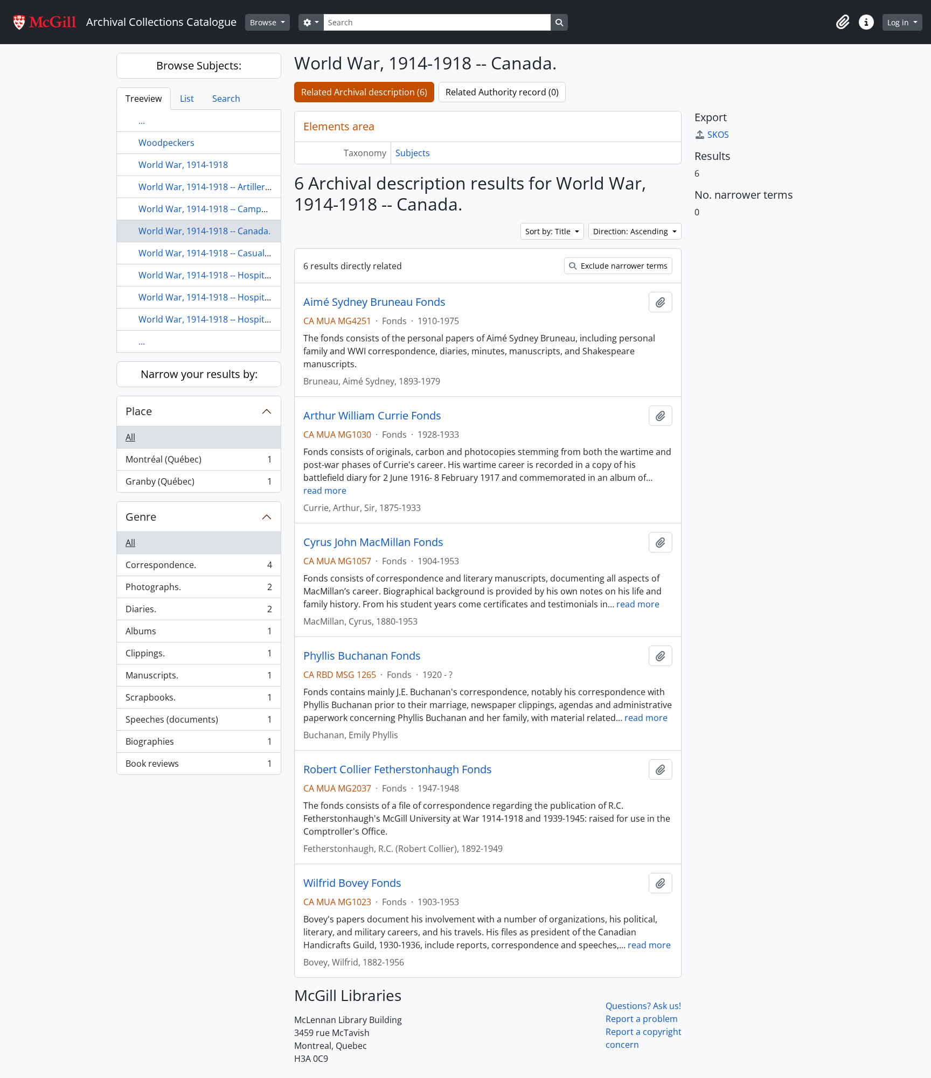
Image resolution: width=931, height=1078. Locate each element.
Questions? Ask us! (643, 1006)
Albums (198, 633)
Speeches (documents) (198, 722)
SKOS (718, 135)
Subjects (412, 153)
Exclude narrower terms (623, 266)
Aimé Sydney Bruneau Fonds (374, 302)
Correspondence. (198, 567)
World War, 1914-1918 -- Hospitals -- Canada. (228, 275)
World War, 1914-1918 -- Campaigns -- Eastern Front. (244, 209)
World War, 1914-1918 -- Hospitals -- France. (226, 319)
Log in (899, 22)
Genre (141, 516)
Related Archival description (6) (364, 92)
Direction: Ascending (631, 231)
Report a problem (642, 1019)
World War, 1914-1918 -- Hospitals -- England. (229, 297)
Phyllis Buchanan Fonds (362, 655)
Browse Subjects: (198, 65)
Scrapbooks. (198, 700)
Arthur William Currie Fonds (372, 415)
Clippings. (198, 655)
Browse (264, 22)
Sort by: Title (549, 231)
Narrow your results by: (199, 374)
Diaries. (198, 611)
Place (139, 411)
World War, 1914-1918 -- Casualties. (209, 253)
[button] (842, 22)
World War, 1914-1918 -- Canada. (204, 231)
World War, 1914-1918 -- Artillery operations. (228, 187)
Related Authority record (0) (502, 92)
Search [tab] (226, 98)
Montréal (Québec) (198, 462)
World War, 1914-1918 (183, 165)
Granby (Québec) (198, 483)
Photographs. (198, 589)
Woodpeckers (166, 143)
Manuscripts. (198, 678)
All (130, 437)
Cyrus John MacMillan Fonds (373, 542)
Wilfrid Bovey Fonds (352, 883)
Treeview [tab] (144, 98)
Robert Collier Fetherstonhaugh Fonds (397, 769)
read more (324, 490)
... (141, 121)
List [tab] (187, 98)
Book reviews (198, 766)
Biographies (198, 744)
